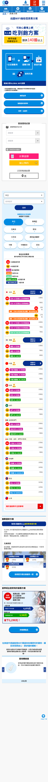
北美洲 (13, 229)
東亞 (13, 221)
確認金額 (23, 95)
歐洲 (34, 229)
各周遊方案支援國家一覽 (25, 572)
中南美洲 (24, 245)
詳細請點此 (24, 629)
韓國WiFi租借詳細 (32, 340)
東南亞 (34, 221)
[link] (4, 14)
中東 (10, 245)
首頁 (4, 13)
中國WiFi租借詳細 (32, 363)
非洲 (37, 245)
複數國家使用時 (23, 103)
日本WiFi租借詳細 (32, 292)
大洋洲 (13, 237)
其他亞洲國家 (34, 237)
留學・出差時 (22, 111)
